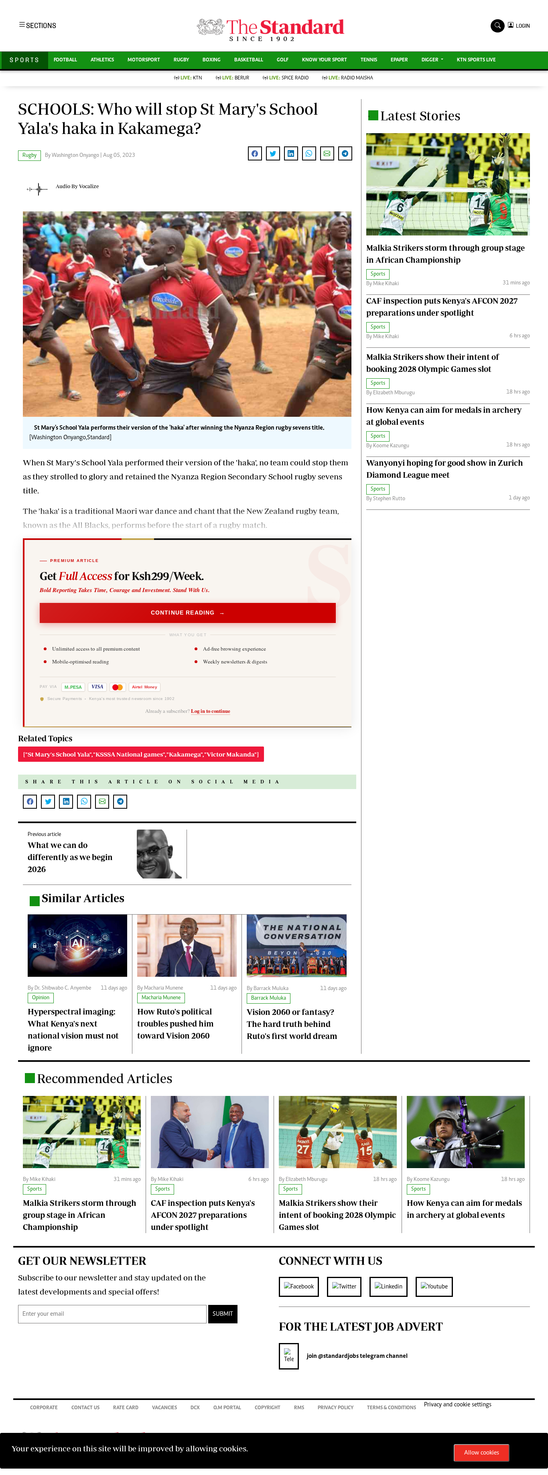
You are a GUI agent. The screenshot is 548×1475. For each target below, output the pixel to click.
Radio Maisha (351, 78)
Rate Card (125, 1408)
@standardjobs (338, 1356)
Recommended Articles (105, 1078)
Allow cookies (481, 1453)
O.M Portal (227, 1408)
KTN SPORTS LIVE (476, 60)
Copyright (267, 1408)
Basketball (248, 60)
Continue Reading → (188, 612)
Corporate (44, 1408)
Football (65, 60)
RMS (299, 1408)
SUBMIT (223, 1314)
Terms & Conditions (391, 1408)
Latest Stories (420, 115)
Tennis (369, 60)
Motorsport (144, 60)
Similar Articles (83, 898)
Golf (282, 60)
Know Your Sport (324, 60)
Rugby (181, 60)
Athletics (102, 60)
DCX (195, 1408)
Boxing (212, 60)
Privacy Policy (335, 1408)
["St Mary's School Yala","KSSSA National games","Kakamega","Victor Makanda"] (141, 754)
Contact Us (85, 1408)
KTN (191, 78)
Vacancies (164, 1408)
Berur (235, 78)
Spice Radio (289, 78)
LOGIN (521, 25)
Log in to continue (210, 710)
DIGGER (431, 60)
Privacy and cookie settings (457, 1405)
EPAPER (399, 60)
